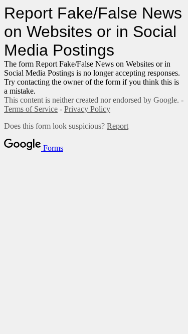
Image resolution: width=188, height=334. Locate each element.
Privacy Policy (87, 109)
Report (117, 126)
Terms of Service (31, 109)
